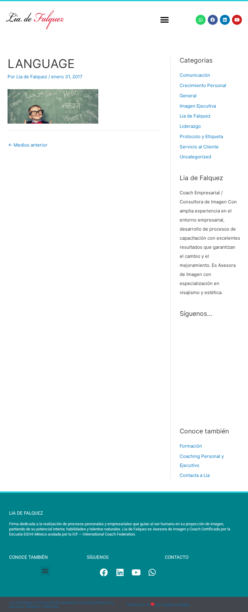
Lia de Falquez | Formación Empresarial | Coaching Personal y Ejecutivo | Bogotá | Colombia (61, 604)
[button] (164, 20)
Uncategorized (195, 157)
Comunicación (195, 75)
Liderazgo (190, 126)
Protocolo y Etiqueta (201, 136)
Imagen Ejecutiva (198, 106)
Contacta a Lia (195, 475)
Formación (191, 446)
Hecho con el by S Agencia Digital (158, 604)
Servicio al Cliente (199, 147)
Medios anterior (27, 145)
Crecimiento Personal (203, 85)
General (188, 96)
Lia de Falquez (195, 116)
